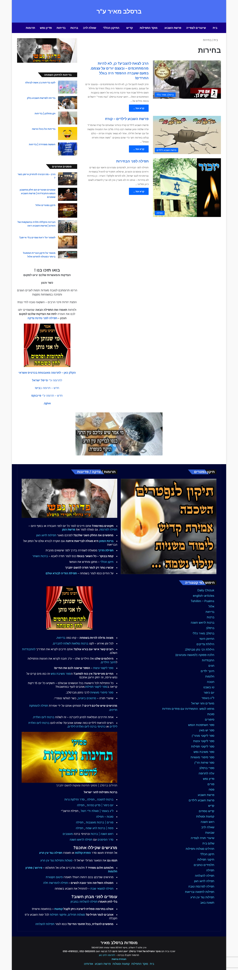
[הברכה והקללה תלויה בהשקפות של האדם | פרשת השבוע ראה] (67, 226)
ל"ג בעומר (208, 698)
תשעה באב (207, 902)
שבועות (209, 832)
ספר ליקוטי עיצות (203, 741)
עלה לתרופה (206, 773)
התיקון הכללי (111, 28)
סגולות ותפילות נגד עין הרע (56, 860)
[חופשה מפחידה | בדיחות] (67, 148)
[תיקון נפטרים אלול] (67, 210)
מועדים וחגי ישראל (202, 703)
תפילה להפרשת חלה (55, 883)
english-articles (203, 595)
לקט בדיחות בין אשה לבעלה (40, 82)
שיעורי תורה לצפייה (202, 838)
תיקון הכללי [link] (106, 562)
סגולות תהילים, (76, 914)
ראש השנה (207, 822)
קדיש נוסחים (206, 811)
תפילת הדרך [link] (105, 550)
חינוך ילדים (207, 671)
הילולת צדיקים (205, 644)
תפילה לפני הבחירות (132, 161)
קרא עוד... (138, 108)
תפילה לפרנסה (108, 529)
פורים (211, 784)
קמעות (58, 909)
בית (215, 28)
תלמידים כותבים (204, 865)
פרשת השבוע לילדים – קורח (127, 119)
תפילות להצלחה (44, 924)
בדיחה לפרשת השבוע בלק (41, 97)
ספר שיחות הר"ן (204, 762)
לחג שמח (91, 828)
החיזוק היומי (206, 638)
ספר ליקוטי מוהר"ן (203, 735)
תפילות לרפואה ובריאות (199, 892)
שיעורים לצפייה (196, 28)
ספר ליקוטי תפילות (202, 746)
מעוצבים (68, 834)
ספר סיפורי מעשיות (202, 757)
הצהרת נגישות (119, 959)
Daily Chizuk (205, 590)
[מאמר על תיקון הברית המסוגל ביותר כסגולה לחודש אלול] (67, 254)
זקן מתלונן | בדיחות (45, 113)
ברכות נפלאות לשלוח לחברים (70, 643)
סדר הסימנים (105, 839)
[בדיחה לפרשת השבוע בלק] (67, 102)
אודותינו (88, 963)
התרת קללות (83, 852)
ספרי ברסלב (206, 768)
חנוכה (210, 682)
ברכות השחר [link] (40, 556)
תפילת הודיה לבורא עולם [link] (61, 573)
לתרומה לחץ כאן (107, 955)
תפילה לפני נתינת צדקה (42, 318)
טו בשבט (208, 687)
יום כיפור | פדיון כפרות (100, 805)
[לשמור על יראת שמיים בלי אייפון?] (67, 242)
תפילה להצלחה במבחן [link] (84, 901)
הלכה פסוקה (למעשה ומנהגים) (194, 655)
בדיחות (61, 28)
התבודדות (208, 660)
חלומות (209, 676)
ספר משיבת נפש (204, 752)
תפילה (210, 870)
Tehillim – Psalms (202, 601)
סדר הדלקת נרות (74, 799)
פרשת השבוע (172, 28)
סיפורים (209, 719)
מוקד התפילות (149, 28)
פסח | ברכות (105, 828)
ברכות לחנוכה (105, 799)
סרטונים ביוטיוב (87, 698)
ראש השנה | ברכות (102, 834)
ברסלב (210, 628)
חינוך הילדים (108, 662)
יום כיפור (209, 692)
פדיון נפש (46, 28)
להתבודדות (28, 649)
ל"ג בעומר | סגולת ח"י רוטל (97, 811)
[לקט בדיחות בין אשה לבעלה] (67, 87)
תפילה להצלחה (204, 875)
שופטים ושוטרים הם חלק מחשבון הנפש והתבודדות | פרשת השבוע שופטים (37, 193)
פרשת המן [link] (68, 529)
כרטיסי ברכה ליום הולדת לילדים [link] (86, 726)
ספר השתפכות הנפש (201, 725)
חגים (211, 665)
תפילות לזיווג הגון (46, 535)
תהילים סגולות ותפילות (200, 848)
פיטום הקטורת (54, 877)
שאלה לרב (89, 28)
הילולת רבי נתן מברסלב (199, 649)
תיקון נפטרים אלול (45, 205)
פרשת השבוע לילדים (201, 800)
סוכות (210, 714)
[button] (47, 372)
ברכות (74, 28)
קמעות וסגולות (205, 816)
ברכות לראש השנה (202, 622)
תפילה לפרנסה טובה (201, 886)
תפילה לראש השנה (81, 839)
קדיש (129, 28)
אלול (211, 606)
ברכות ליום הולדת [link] (43, 717)
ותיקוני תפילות (58, 914)
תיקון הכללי (207, 854)
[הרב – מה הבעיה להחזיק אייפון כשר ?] (67, 178)
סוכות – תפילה (104, 816)
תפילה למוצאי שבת (101, 888)
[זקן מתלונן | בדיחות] (67, 118)
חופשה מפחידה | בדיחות (42, 144)
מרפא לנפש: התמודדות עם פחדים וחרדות (188, 708)
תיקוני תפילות (205, 859)
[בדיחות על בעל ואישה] (67, 133)
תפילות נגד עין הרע (202, 897)
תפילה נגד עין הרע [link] (50, 852)
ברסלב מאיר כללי (203, 633)
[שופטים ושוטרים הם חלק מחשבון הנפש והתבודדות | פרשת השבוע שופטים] (67, 194)
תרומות (30, 28)
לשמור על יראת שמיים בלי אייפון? (37, 237)
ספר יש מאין (206, 730)
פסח (211, 789)
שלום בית (208, 843)
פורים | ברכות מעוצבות (99, 822)
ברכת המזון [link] (106, 541)
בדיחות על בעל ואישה (43, 128)
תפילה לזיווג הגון (204, 881)
